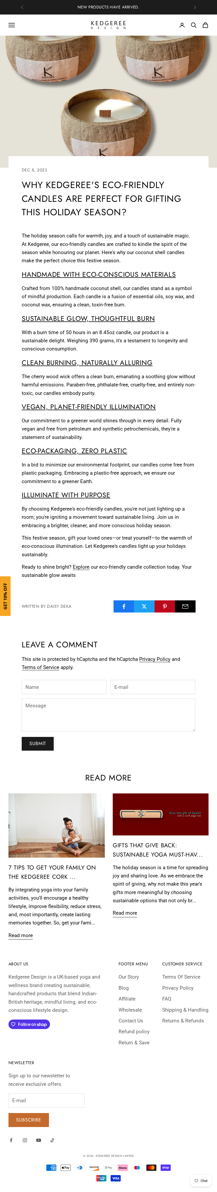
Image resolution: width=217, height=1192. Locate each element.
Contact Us (131, 1021)
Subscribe (28, 1119)
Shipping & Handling (185, 1010)
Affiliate (127, 999)
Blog (124, 988)
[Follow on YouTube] (38, 1140)
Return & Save (134, 1043)
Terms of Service (40, 667)
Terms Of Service (181, 977)
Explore (81, 567)
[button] (5, 596)
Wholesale (130, 1010)
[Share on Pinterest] (165, 606)
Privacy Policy (154, 659)
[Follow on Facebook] (11, 1140)
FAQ (166, 999)
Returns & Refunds (183, 1021)
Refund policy (134, 1032)
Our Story (129, 977)
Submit (37, 743)
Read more (20, 935)
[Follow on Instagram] (25, 1140)
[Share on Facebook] (124, 606)
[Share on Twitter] (144, 606)
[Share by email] (185, 606)
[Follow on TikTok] (52, 1140)
